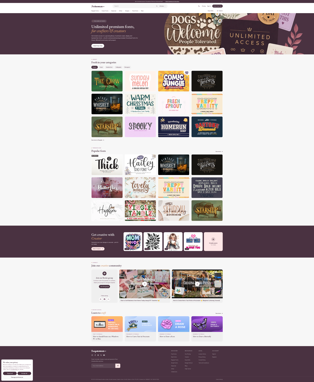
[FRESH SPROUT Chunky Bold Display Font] (173, 104)
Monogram (127, 67)
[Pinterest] (98, 355)
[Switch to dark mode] (199, 6)
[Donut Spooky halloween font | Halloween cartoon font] (140, 127)
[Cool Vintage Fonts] (207, 187)
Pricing (204, 6)
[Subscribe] (117, 366)
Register (214, 357)
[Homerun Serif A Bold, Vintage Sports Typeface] (173, 127)
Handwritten (109, 67)
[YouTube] (108, 299)
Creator (187, 357)
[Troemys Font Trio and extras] (207, 81)
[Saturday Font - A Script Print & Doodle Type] (173, 210)
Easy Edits (187, 360)
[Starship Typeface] (107, 127)
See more (218, 151)
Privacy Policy (202, 357)
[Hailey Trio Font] (140, 164)
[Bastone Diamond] (207, 127)
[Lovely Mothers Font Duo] (140, 187)
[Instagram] (100, 299)
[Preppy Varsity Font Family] (207, 104)
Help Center (188, 369)
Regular (94, 67)
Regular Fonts (174, 360)
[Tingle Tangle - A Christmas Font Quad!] (140, 210)
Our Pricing (188, 354)
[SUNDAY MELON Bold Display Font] (140, 81)
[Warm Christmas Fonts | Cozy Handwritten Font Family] (140, 104)
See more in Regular (96, 140)
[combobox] (134, 6)
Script (101, 67)
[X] (101, 355)
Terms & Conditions (204, 363)
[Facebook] (104, 299)
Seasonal (173, 366)
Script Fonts (174, 363)
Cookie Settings (219, 379)
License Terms (202, 354)
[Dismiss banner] (222, 1)
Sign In (209, 6)
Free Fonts (174, 354)
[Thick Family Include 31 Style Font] (107, 164)
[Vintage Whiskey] (107, 104)
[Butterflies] (107, 187)
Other (172, 369)
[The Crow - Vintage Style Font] (107, 81)
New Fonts (174, 357)
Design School (189, 363)
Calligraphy (118, 67)
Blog (186, 366)
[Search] (157, 6)
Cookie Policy (202, 360)
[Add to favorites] (120, 72)
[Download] (117, 72)
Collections (174, 371)
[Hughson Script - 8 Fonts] (107, 210)
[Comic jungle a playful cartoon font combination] (173, 81)
